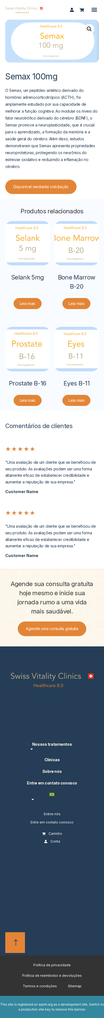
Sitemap (75, 986)
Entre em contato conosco (52, 783)
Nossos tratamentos (52, 744)
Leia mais (27, 303)
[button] (94, 9)
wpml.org (46, 1004)
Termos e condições (40, 986)
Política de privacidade (52, 965)
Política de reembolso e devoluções (52, 975)
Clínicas (52, 759)
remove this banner (70, 1009)
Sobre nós (52, 771)
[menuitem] (52, 796)
